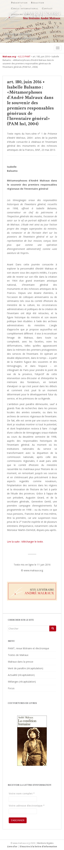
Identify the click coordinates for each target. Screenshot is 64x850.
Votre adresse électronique (27, 805)
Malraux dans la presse (20, 661)
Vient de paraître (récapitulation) (25, 668)
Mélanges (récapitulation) (22, 681)
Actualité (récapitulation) (21, 675)
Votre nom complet (22, 793)
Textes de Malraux (18, 655)
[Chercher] (52, 628)
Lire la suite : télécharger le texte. (25, 541)
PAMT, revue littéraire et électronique (28, 648)
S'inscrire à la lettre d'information (38, 846)
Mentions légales (45, 843)
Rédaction (37, 2)
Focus (11, 688)
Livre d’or (12, 846)
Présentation (19, 2)
